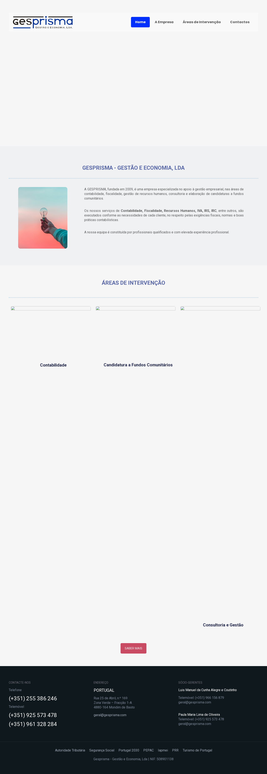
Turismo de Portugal (197, 750)
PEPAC (148, 750)
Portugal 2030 (128, 750)
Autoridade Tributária (70, 750)
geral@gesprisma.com (110, 715)
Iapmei (163, 750)
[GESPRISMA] (43, 22)
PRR (175, 750)
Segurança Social (101, 750)
